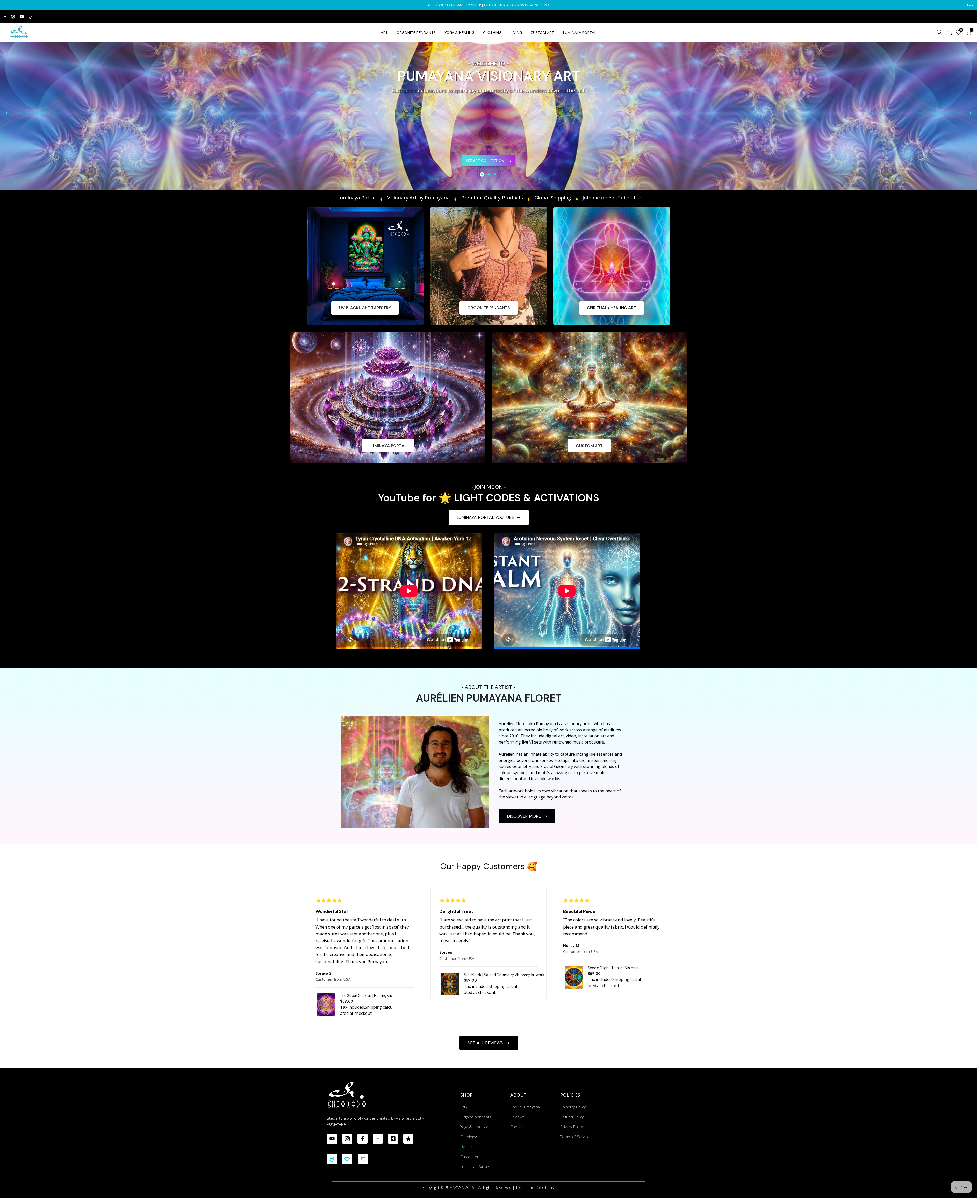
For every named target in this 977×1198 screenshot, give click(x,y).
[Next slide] (970, 113)
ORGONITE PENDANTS (416, 32)
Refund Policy (572, 1116)
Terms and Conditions (535, 1187)
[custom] (332, 1139)
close (10, 5)
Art (462, 1106)
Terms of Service (575, 1136)
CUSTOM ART (542, 32)
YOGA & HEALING (459, 32)
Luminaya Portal (474, 1166)
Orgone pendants (475, 1116)
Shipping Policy (573, 1106)
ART (384, 32)
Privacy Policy (571, 1126)
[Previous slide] (7, 113)
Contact (517, 1126)
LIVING (516, 32)
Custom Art (470, 1156)
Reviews (517, 1116)
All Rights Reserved (494, 1187)
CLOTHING (492, 32)
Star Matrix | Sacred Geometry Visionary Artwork (504, 975)
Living (464, 1146)
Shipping (373, 1007)
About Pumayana (525, 1106)
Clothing (467, 1136)
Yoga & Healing (472, 1126)
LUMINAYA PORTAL (579, 32)
